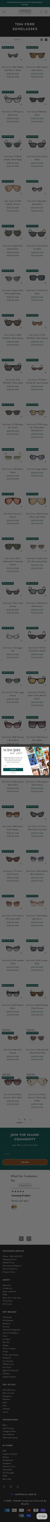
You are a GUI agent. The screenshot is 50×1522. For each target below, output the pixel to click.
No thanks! (13, 772)
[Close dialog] (47, 748)
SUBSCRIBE (13, 769)
